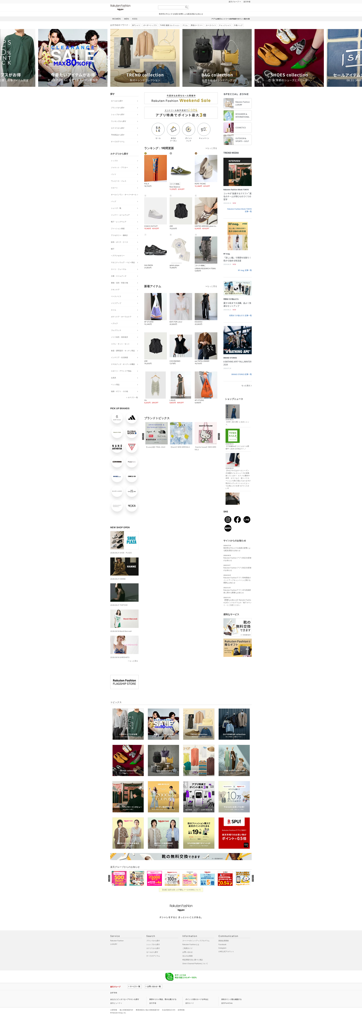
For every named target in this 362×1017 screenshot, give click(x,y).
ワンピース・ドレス (118, 181)
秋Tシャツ (136, 25)
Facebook (222, 944)
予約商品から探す (118, 135)
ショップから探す (118, 114)
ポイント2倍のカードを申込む (197, 999)
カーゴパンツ (211, 25)
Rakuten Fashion (132, 7)
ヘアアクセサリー (118, 256)
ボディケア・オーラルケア (121, 317)
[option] (73, 58)
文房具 (113, 378)
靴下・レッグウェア (118, 222)
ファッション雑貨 (118, 228)
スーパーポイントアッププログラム (196, 941)
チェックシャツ (225, 25)
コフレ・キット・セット (120, 344)
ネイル (113, 310)
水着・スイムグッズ (118, 276)
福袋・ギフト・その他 (119, 391)
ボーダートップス (150, 25)
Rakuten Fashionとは (190, 944)
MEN (126, 19)
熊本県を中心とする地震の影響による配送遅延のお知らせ (181, 14)
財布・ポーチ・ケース (119, 242)
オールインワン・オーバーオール (123, 195)
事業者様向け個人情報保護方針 (148, 1010)
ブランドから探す (118, 108)
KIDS (134, 19)
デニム (185, 25)
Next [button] (251, 57)
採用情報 (181, 1010)
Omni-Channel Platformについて (195, 963)
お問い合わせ (187, 952)
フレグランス (116, 330)
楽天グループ (234, 2)
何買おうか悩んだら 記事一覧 (240, 315)
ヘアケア (114, 323)
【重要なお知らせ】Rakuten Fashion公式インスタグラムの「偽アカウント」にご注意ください (237, 602)
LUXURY (113, 944)
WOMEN (116, 19)
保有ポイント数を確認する (231, 999)
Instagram (222, 948)
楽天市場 (247, 2)
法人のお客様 (187, 956)
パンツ (113, 174)
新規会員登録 (223, 941)
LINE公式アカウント (226, 951)
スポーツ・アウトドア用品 (121, 371)
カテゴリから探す (118, 128)
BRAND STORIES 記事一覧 (241, 374)
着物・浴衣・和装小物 (119, 283)
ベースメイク (116, 296)
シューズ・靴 (116, 208)
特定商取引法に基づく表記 (192, 960)
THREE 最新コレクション (169, 25)
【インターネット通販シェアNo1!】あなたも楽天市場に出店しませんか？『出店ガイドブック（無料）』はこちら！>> (173, 993)
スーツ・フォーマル (118, 269)
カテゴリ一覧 (133, 397)
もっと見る (133, 661)
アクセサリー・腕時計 (119, 235)
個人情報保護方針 (126, 1010)
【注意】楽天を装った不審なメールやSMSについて (181, 890)
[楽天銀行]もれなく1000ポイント (213, 2)
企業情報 (113, 1010)
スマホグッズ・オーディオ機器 (123, 364)
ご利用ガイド (187, 948)
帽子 (112, 249)
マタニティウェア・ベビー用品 (123, 262)
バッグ (113, 201)
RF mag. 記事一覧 (245, 270)
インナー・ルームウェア (120, 215)
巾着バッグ (238, 25)
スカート (114, 188)
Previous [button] (110, 57)
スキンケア (115, 289)
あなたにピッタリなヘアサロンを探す (124, 999)
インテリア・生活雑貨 (119, 357)
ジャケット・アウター (119, 167)
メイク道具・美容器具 (119, 337)
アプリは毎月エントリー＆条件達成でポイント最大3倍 (230, 19)
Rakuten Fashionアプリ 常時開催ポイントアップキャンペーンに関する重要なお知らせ (237, 580)
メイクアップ (116, 303)
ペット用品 (115, 384)
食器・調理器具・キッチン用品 (123, 351)
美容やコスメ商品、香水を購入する (162, 999)
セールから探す (117, 101)
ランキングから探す (118, 121)
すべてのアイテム (118, 142)
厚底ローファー (197, 25)
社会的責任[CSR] (168, 1010)
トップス (114, 161)
